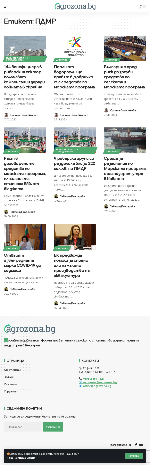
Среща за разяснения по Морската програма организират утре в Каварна (125, 168)
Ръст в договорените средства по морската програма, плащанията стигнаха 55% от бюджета (25, 173)
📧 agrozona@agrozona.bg (98, 382)
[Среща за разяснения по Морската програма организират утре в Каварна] (125, 140)
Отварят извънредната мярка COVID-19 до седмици (22, 263)
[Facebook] (136, 444)
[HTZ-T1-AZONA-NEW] (75, 329)
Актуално (62, 60)
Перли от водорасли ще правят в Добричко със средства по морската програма (74, 76)
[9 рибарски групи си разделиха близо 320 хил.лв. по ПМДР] (75, 140)
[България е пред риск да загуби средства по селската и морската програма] (125, 48)
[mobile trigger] (7, 6)
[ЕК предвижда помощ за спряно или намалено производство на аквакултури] (75, 237)
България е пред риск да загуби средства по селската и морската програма (124, 76)
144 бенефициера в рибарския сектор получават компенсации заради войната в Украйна (24, 76)
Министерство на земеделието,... (17, 59)
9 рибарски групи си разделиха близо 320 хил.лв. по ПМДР (74, 163)
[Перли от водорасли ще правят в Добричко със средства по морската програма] (75, 48)
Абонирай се (53, 427)
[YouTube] (141, 444)
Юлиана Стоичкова (23, 115)
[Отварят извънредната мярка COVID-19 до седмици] (25, 237)
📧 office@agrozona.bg (95, 386)
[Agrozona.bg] (74, 6)
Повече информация (21, 458)
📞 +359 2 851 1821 (91, 378)
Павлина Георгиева (22, 211)
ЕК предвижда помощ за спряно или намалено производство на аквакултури (72, 265)
